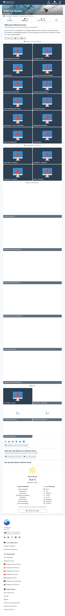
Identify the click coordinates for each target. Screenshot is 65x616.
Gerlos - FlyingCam (38, 179)
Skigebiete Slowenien (12, 584)
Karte (18, 38)
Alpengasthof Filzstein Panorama (13, 382)
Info (24, 38)
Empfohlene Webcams (10, 549)
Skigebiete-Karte (9, 561)
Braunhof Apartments (10, 436)
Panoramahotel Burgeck (10, 419)
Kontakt (6, 596)
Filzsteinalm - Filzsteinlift (40, 403)
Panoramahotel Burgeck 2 (40, 419)
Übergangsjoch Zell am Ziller (11, 58)
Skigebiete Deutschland (13, 564)
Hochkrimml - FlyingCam (10, 179)
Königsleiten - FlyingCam (40, 162)
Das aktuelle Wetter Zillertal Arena (17, 462)
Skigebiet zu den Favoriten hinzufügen (17, 445)
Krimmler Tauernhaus (39, 108)
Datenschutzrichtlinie (10, 606)
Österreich (16, 16)
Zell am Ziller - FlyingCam (10, 162)
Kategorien (10, 38)
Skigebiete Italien (11, 578)
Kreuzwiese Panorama (10, 349)
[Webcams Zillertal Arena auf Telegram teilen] (16, 441)
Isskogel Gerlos (8, 75)
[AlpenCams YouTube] (4, 537)
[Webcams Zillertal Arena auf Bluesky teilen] (20, 441)
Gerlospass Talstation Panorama (12, 249)
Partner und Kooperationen (12, 603)
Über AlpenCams (9, 592)
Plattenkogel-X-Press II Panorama (13, 316)
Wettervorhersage (33, 511)
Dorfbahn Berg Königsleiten (40, 92)
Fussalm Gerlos (37, 142)
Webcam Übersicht (9, 546)
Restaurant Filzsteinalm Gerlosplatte (43, 75)
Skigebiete (9, 16)
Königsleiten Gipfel (38, 58)
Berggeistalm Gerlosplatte (40, 125)
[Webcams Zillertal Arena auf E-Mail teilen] (9, 441)
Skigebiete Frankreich (12, 571)
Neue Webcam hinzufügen (14, 456)
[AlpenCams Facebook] (16, 537)
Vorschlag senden (30, 456)
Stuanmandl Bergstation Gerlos (12, 108)
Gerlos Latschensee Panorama (12, 282)
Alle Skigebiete (8, 557)
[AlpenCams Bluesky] (8, 537)
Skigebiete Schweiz (12, 574)
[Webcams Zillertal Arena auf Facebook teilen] (24, 441)
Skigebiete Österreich (12, 567)
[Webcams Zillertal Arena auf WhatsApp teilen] (13, 441)
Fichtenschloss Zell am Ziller (11, 92)
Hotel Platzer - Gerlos (9, 403)
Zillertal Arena (23, 16)
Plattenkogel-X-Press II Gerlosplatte (13, 125)
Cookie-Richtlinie (9, 609)
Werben (6, 599)
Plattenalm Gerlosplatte (10, 142)
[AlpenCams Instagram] (12, 537)
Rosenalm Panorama (9, 216)
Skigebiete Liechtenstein (13, 581)
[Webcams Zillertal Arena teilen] (5, 441)
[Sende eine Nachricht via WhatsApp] (19, 537)
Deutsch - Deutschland (13, 533)
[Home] (4, 16)
